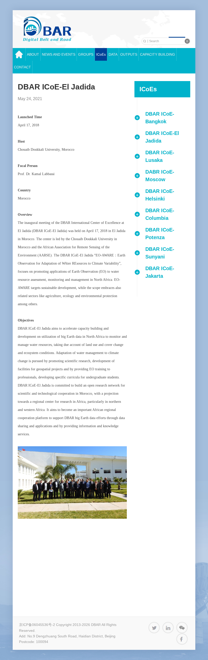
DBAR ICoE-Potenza (159, 233)
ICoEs (101, 54)
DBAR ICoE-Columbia (159, 214)
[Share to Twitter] (154, 627)
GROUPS (85, 54)
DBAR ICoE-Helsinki (159, 195)
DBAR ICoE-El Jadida (162, 137)
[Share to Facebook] (182, 639)
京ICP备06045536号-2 (37, 625)
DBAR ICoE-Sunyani (159, 252)
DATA (113, 54)
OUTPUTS (128, 54)
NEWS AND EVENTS (58, 54)
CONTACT (22, 67)
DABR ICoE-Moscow (159, 175)
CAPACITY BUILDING (157, 54)
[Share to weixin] (182, 627)
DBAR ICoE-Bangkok (159, 117)
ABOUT (33, 54)
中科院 (47, 29)
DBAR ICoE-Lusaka (159, 156)
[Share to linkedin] (168, 627)
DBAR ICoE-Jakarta (159, 272)
